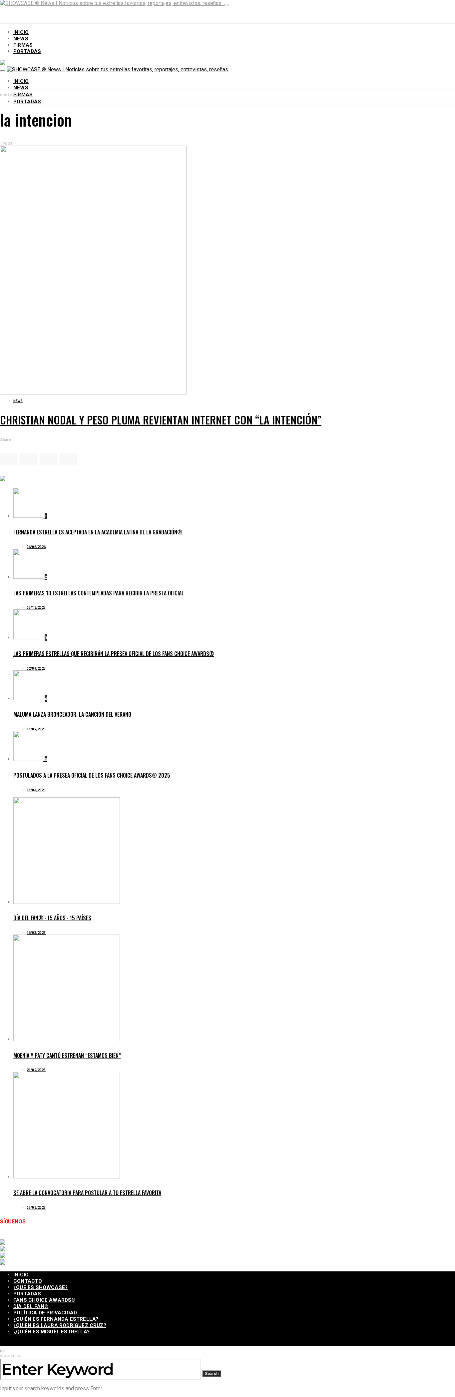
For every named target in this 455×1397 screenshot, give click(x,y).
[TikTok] (77, 1236)
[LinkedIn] (95, 1236)
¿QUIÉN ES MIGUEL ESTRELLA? (51, 1332)
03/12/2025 (36, 607)
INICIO (21, 32)
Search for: (11, 1356)
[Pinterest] (112, 1236)
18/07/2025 (36, 729)
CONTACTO (27, 1281)
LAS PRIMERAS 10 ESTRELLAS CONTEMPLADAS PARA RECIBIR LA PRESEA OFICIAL (98, 593)
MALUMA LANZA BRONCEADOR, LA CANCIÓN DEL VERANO (72, 714)
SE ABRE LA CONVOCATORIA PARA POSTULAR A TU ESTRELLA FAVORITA (87, 1193)
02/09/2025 (36, 668)
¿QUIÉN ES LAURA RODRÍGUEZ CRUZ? (59, 1325)
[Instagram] (43, 1236)
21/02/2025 (36, 1070)
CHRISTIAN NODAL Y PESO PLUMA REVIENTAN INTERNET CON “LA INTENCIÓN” (160, 419)
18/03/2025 (36, 790)
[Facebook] (8, 1236)
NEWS (20, 39)
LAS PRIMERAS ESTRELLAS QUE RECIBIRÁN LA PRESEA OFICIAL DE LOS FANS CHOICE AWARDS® (113, 654)
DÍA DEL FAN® (30, 1306)
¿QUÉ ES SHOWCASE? (40, 1287)
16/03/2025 (36, 933)
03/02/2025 (36, 1207)
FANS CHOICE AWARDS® (44, 1300)
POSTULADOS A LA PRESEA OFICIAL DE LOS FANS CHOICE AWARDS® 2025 (91, 775)
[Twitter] (25, 1236)
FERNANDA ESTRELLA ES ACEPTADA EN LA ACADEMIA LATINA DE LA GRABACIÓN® (97, 532)
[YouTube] (60, 1236)
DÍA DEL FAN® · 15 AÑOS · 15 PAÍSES (52, 918)
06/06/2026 (36, 547)
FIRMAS (23, 45)
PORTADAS (27, 51)
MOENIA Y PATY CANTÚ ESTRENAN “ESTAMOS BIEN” (67, 1055)
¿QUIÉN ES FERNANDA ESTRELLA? (55, 1319)
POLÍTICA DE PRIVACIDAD (45, 1313)
